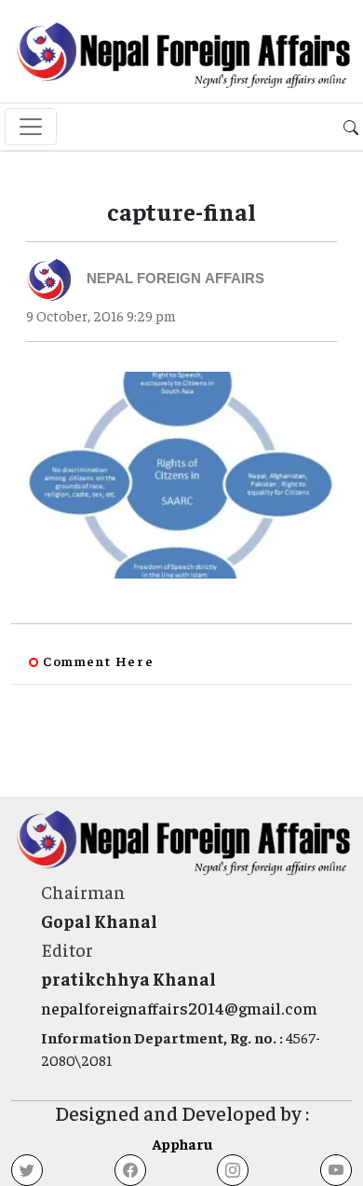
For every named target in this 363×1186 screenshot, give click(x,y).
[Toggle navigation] (31, 126)
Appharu (182, 1143)
